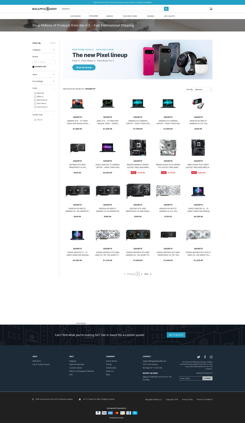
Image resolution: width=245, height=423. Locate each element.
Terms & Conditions (204, 399)
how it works (111, 361)
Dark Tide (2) (41, 103)
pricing (108, 364)
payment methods (76, 364)
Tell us (145, 377)
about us (109, 371)
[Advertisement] (122, 304)
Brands (110, 16)
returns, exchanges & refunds (81, 371)
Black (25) (40, 93)
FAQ (71, 374)
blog (108, 374)
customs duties (75, 368)
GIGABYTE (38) (40, 67)
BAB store (37, 361)
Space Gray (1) (42, 107)
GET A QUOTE (176, 335)
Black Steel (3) (42, 100)
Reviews (150, 16)
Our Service (75, 16)
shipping (72, 361)
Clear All (52, 43)
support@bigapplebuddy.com (154, 361)
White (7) (40, 96)
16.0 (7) (39, 120)
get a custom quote (41, 364)
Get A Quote (169, 16)
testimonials (111, 368)
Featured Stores (130, 16)
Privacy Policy (187, 399)
